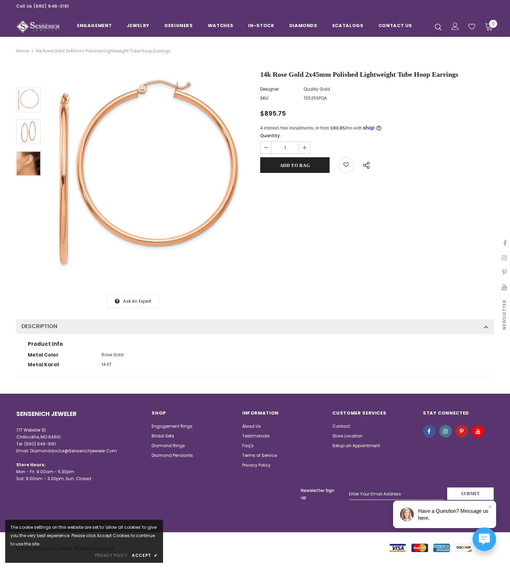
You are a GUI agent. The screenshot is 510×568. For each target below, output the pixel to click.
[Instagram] (445, 431)
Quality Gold (317, 89)
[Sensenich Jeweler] (38, 26)
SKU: (264, 98)
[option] (149, 173)
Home (22, 51)
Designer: (270, 89)
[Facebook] (429, 431)
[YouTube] (478, 431)
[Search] (438, 26)
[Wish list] (471, 26)
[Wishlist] (346, 165)
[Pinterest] (462, 431)
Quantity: (270, 136)
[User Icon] (455, 26)
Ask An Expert (137, 301)
